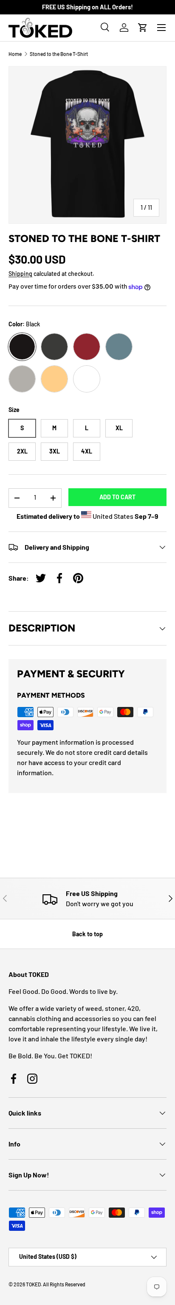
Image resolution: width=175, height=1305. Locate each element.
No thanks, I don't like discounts (46, 693)
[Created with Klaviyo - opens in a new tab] (87, 722)
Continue (45, 679)
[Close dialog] (165, 611)
